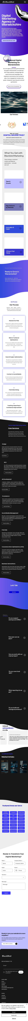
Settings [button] (14, 1018)
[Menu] (25, 2)
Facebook (4, 997)
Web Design (4, 986)
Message (4, 881)
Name (3, 860)
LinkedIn (3, 995)
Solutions (4, 983)
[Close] (26, 1005)
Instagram (4, 998)
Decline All (13, 1015)
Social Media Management (7, 987)
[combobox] (13, 877)
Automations (4, 989)
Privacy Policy (12, 1008)
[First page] (6, 775)
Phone (16, 867)
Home (3, 981)
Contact (3, 984)
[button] (14, 592)
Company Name (18, 860)
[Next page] (18, 775)
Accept (13, 1012)
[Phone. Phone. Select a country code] (16, 870)
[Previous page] (10, 775)
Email (3, 867)
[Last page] (21, 775)
